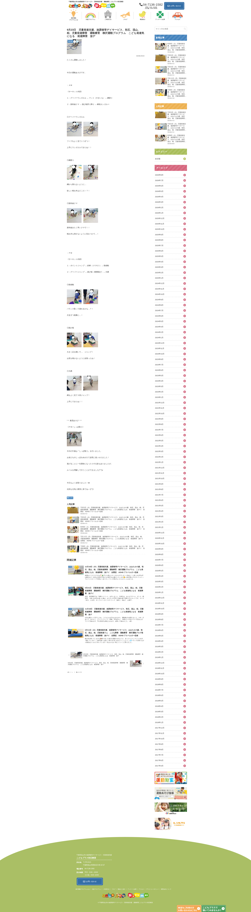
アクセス (141, 889)
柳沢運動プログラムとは (83, 889)
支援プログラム (96, 889)
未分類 (71, 497)
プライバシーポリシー (152, 889)
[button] (185, 29)
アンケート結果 (132, 889)
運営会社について (166, 889)
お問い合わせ (175, 6)
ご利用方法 (106, 889)
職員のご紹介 (121, 889)
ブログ (113, 889)
